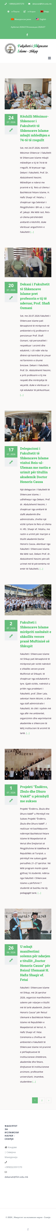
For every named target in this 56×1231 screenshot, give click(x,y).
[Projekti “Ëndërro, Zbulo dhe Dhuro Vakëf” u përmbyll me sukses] (28, 764)
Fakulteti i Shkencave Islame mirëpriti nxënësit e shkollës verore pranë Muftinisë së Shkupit (23, 599)
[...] (32, 231)
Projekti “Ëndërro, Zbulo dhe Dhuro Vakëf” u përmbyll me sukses (23, 764)
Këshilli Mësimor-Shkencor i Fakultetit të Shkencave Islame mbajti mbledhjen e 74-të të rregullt (23, 93)
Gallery (32, 93)
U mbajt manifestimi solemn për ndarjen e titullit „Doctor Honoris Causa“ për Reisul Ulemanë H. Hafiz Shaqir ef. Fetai (23, 924)
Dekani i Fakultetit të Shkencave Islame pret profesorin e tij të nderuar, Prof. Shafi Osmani (23, 262)
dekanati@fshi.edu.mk (16, 1176)
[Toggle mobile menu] (49, 58)
